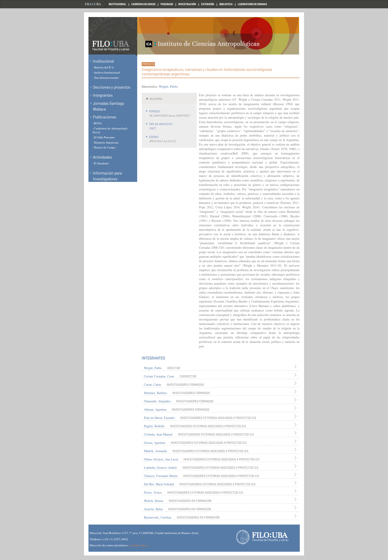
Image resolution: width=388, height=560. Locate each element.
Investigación (187, 4)
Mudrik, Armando (155, 451)
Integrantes (102, 95)
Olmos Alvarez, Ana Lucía (161, 459)
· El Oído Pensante (104, 137)
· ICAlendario (101, 163)
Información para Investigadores (107, 176)
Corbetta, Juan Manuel (158, 434)
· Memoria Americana (106, 142)
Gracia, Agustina (154, 442)
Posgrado (167, 4)
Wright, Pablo (168, 86)
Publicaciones (104, 117)
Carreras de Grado (143, 4)
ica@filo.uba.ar (138, 545)
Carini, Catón (152, 384)
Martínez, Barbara (155, 393)
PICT (153, 128)
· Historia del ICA (103, 67)
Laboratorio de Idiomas (252, 4)
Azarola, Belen (153, 509)
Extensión (207, 4)
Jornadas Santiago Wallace (108, 106)
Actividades (102, 157)
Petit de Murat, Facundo (159, 418)
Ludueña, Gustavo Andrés (160, 467)
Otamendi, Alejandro (157, 401)
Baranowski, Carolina (157, 517)
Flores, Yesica (153, 492)
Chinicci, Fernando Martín (161, 476)
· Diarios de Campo (104, 147)
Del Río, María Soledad (159, 484)
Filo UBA (96, 4)
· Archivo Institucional (106, 72)
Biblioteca (226, 4)
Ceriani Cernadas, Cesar (159, 376)
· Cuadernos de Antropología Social (110, 130)
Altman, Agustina (155, 409)
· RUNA (97, 123)
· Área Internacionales (106, 78)
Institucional (117, 4)
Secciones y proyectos (111, 87)
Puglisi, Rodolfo (154, 426)
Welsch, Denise (153, 501)
